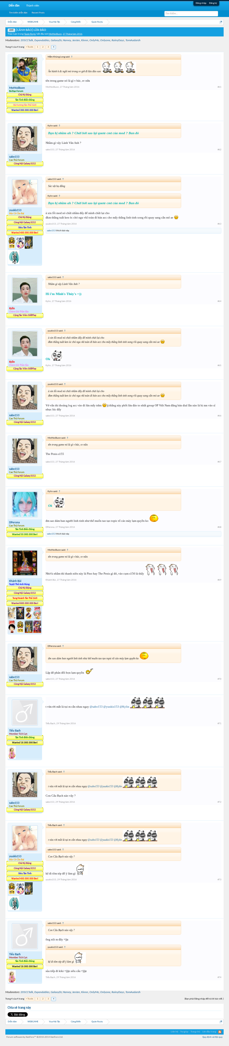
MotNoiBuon (55, 34)
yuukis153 (15, 210)
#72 (219, 802)
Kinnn (84, 40)
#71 (219, 723)
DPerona (14, 522)
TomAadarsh (132, 40)
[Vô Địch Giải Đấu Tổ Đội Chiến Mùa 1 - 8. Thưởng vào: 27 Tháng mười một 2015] (29, 618)
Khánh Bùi (15, 581)
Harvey (67, 40)
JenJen (76, 40)
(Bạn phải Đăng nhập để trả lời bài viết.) (204, 999)
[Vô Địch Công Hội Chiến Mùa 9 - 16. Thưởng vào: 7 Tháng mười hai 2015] (12, 247)
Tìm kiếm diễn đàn (18, 13)
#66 (219, 416)
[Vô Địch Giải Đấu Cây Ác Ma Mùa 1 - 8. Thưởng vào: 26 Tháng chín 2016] (20, 247)
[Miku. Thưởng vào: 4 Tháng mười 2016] (13, 263)
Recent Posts (38, 13)
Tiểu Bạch (15, 730)
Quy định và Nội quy (212, 1037)
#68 (219, 527)
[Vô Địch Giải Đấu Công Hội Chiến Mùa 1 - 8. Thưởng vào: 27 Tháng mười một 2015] (20, 618)
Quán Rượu (30, 34)
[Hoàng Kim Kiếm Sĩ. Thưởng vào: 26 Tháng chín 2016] (29, 247)
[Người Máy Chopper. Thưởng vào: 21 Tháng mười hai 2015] (37, 632)
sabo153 (14, 156)
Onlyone (105, 40)
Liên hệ (174, 1032)
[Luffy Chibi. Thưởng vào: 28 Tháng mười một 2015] (12, 632)
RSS (219, 1031)
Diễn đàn (14, 5)
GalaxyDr (56, 40)
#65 (219, 365)
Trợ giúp (184, 1032)
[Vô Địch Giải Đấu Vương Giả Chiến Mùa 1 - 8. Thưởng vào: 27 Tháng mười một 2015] (12, 618)
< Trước (29, 47)
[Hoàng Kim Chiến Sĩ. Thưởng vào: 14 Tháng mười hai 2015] (29, 632)
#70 (219, 679)
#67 (219, 462)
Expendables (41, 40)
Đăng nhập (201, 3)
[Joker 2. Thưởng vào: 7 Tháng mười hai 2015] (12, 757)
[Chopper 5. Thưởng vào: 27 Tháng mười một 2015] (37, 618)
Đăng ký (213, 3)
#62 (219, 150)
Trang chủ (195, 1032)
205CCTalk (27, 40)
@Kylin (124, 706)
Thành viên (32, 5)
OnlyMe (94, 40)
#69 (219, 580)
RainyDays (118, 40)
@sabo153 (96, 706)
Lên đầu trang (209, 1032)
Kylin (48, 301)
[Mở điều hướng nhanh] (220, 22)
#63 (219, 224)
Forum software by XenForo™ (34, 1037)
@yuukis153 (111, 706)
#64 (219, 301)
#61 (219, 87)
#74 (219, 977)
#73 (219, 879)
